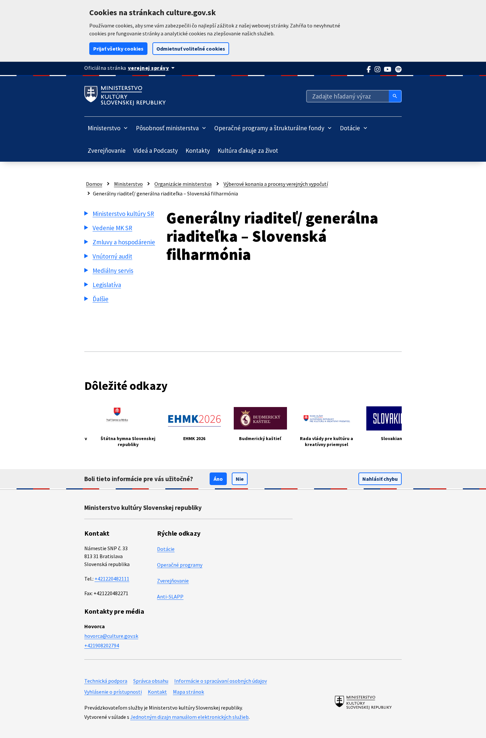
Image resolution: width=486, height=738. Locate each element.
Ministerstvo (128, 184)
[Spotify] (398, 69)
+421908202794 (101, 645)
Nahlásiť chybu (380, 478)
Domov (94, 184)
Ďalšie (100, 299)
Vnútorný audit (112, 256)
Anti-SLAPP (170, 596)
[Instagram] (378, 69)
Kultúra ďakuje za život (248, 150)
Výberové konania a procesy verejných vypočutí (275, 184)
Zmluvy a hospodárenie (124, 242)
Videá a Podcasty (155, 150)
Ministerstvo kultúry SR (123, 214)
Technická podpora (105, 680)
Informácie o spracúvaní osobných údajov (220, 680)
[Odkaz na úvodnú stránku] (125, 96)
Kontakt (157, 691)
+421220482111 (112, 578)
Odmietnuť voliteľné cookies (190, 48)
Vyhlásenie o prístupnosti (113, 691)
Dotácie (166, 549)
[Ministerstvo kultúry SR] (363, 702)
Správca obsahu (150, 680)
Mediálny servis (113, 270)
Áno (218, 478)
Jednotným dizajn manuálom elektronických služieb (189, 717)
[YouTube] (388, 69)
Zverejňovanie (107, 150)
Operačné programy (179, 564)
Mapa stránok (188, 691)
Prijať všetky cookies (118, 48)
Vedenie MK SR (112, 228)
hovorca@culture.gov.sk (111, 636)
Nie (240, 478)
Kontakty (197, 150)
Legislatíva (107, 285)
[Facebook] (369, 69)
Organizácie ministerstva (183, 184)
